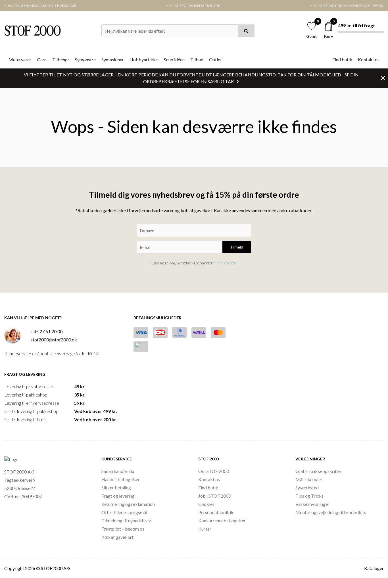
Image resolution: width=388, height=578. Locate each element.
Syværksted (307, 487)
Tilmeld (236, 247)
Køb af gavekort (117, 537)
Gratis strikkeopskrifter (318, 471)
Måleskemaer (308, 479)
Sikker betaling (116, 487)
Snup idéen (174, 59)
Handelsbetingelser (120, 479)
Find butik (342, 59)
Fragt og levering (118, 495)
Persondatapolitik (215, 512)
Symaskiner (112, 59)
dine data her (224, 262)
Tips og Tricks (309, 495)
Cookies (206, 504)
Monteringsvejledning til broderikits (330, 512)
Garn (42, 59)
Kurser (204, 528)
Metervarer (20, 59)
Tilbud (196, 59)
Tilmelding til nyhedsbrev (126, 520)
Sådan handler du (117, 471)
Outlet (215, 59)
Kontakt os (368, 59)
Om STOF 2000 (213, 471)
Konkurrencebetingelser (222, 520)
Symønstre (85, 59)
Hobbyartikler (144, 59)
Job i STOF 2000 (214, 495)
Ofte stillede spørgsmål (124, 512)
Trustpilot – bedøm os (122, 528)
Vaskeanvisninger (312, 504)
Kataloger (374, 568)
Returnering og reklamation (128, 504)
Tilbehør (60, 59)
